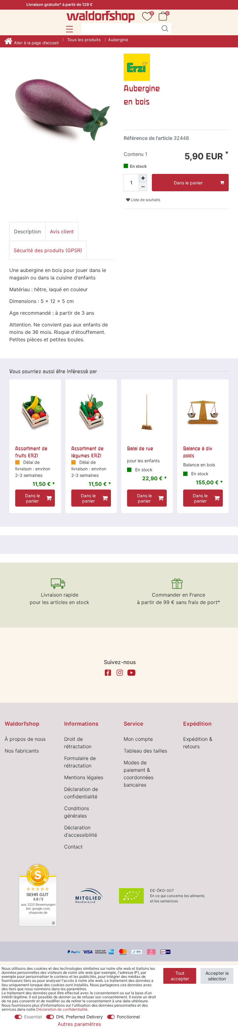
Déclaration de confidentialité (61, 1009)
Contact (73, 847)
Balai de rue (140, 448)
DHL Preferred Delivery (79, 1016)
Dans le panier (188, 182)
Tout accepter (180, 975)
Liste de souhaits (145, 199)
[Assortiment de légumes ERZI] (91, 412)
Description (27, 231)
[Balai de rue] (147, 412)
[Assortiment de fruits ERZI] (35, 412)
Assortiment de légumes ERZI (87, 452)
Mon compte (138, 739)
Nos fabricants (22, 751)
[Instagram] (119, 672)
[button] (69, 29)
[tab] (27, 231)
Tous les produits (83, 39)
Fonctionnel (128, 1016)
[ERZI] (137, 67)
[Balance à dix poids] (203, 412)
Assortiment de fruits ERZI (31, 452)
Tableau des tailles (145, 751)
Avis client (62, 231)
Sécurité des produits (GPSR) (48, 250)
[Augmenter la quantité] (143, 178)
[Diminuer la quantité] (143, 187)
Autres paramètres (79, 1024)
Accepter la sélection (217, 975)
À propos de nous (25, 739)
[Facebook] (107, 672)
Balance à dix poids (197, 452)
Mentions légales (83, 777)
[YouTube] (131, 672)
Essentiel (33, 1016)
